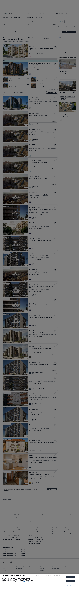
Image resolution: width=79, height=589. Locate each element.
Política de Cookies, (27, 581)
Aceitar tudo (70, 577)
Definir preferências (70, 585)
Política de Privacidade (6, 582)
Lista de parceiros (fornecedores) (42, 587)
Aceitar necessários (70, 581)
